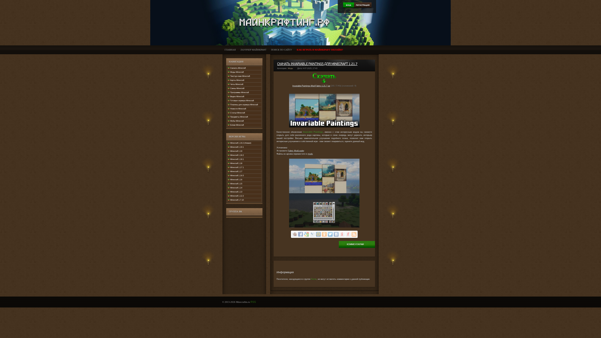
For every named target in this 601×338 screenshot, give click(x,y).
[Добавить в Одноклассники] (324, 234)
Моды (290, 68)
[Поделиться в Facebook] (300, 234)
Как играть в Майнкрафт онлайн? (320, 50)
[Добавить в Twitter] (330, 234)
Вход (348, 5)
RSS (253, 302)
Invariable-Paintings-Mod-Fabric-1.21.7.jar (311, 86)
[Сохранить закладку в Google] (306, 234)
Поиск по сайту (281, 50)
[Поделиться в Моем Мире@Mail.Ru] (318, 234)
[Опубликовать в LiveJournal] (312, 234)
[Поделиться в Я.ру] (348, 234)
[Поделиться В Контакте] (336, 234)
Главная (230, 50)
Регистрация (363, 5)
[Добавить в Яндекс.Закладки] (342, 234)
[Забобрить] (294, 234)
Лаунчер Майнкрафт (253, 50)
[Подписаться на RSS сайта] (354, 234)
